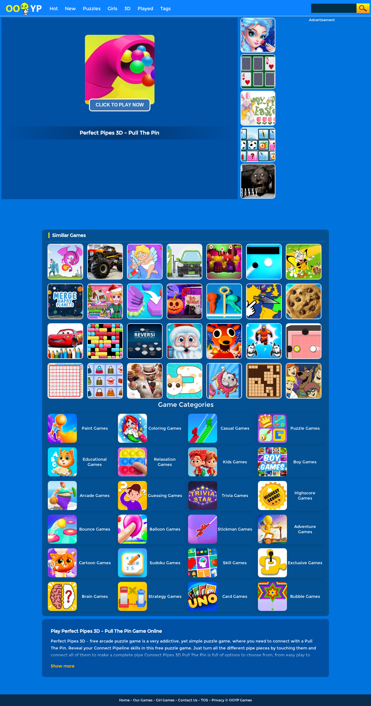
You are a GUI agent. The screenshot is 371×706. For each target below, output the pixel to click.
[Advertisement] (321, 109)
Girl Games (165, 700)
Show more (62, 666)
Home (124, 700)
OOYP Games (240, 700)
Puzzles (92, 8)
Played (145, 8)
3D (127, 8)
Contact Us (187, 700)
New (70, 8)
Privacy (218, 700)
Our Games (142, 700)
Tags (165, 8)
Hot (54, 8)
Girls (112, 8)
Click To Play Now (120, 104)
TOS (204, 700)
